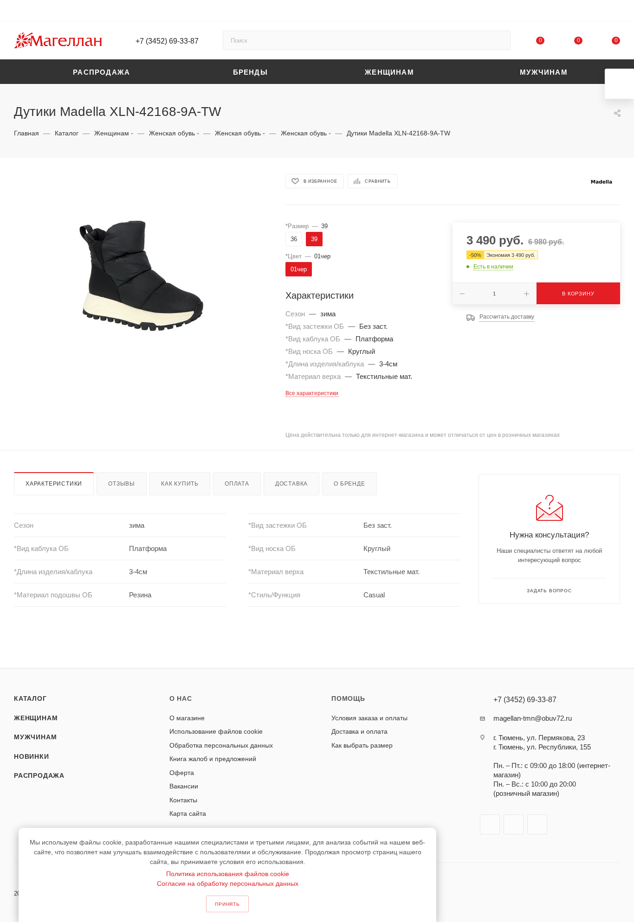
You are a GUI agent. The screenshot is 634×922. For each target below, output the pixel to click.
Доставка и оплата (359, 731)
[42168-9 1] (141, 276)
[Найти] (499, 40)
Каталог (30, 698)
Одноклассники (537, 824)
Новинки (31, 756)
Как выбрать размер (362, 745)
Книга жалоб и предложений (212, 758)
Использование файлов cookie (216, 731)
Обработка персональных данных (221, 745)
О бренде (349, 483)
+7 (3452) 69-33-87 (167, 41)
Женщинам (36, 718)
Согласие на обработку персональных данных (227, 883)
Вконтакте (490, 824)
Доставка (291, 483)
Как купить (180, 483)
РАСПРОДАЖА (39, 775)
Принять (227, 904)
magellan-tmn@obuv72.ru (532, 718)
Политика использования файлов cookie (227, 873)
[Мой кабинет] (616, 12)
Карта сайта (187, 813)
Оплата (237, 483)
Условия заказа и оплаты (369, 718)
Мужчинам (35, 737)
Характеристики (54, 483)
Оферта (181, 772)
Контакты (183, 800)
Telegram (514, 824)
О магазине (187, 718)
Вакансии (183, 786)
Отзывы (121, 483)
